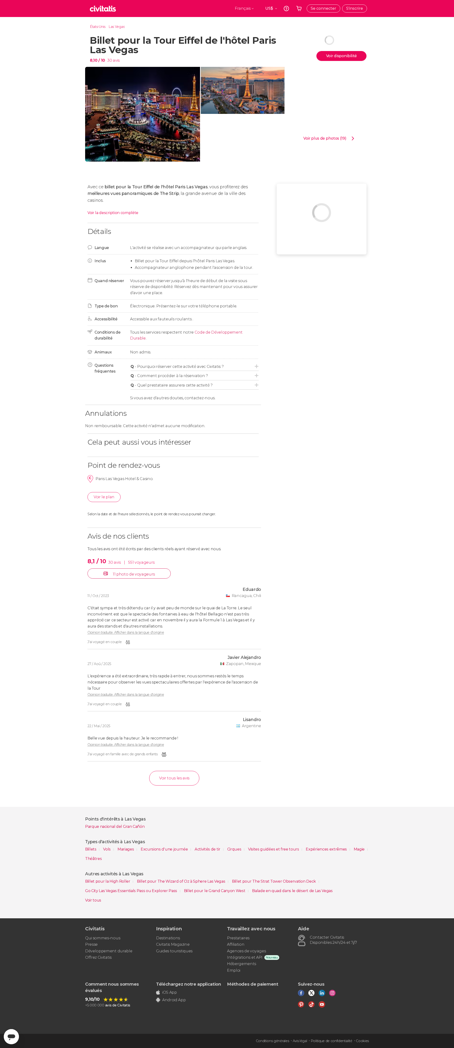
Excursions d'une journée (165, 849)
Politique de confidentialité (331, 1041)
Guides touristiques (174, 951)
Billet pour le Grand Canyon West (215, 891)
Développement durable (108, 951)
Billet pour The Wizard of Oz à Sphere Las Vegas (181, 881)
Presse (91, 944)
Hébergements (241, 964)
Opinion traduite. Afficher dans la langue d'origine (125, 632)
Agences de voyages (246, 951)
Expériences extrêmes (327, 849)
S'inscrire (354, 8)
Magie (360, 849)
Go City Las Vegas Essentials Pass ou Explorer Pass (131, 891)
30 (109, 60)
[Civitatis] (103, 8)
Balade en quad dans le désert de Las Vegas (292, 891)
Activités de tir (208, 849)
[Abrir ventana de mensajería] (11, 1036)
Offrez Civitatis (98, 957)
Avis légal (300, 1041)
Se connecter (323, 8)
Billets (91, 849)
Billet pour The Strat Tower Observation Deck (274, 881)
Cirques (234, 849)
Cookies (362, 1041)
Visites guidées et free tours (274, 849)
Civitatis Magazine (172, 944)
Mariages (126, 849)
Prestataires (238, 938)
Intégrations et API (244, 957)
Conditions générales (272, 1041)
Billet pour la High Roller (108, 881)
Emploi (233, 970)
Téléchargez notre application (188, 984)
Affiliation (235, 944)
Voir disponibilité (341, 56)
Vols (107, 849)
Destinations (168, 938)
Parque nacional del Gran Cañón (114, 826)
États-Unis (97, 27)
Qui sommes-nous (102, 938)
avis (116, 60)
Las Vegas (117, 27)
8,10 (97, 60)
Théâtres (93, 858)
